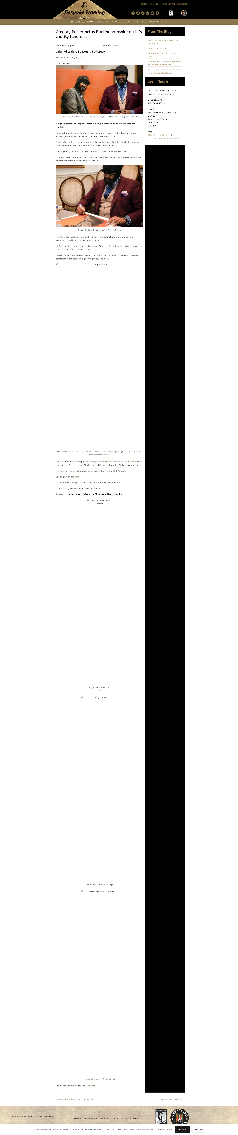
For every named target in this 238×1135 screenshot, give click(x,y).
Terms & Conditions (109, 1118)
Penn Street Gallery (157, 48)
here (76, 477)
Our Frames (133, 22)
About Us (154, 22)
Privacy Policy (91, 1118)
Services (80, 22)
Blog (144, 22)
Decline (199, 1129)
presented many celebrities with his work (115, 461)
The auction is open (65, 471)
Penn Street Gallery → (171, 1099)
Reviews (77, 1118)
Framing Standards (98, 22)
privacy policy (165, 1129)
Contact (165, 22)
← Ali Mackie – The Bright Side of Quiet (75, 1099)
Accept (182, 1129)
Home (71, 22)
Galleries (116, 45)
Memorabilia (118, 22)
